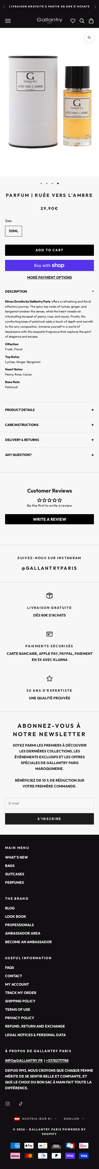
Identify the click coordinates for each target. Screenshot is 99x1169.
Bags (9, 865)
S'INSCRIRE (49, 819)
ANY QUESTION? (49, 454)
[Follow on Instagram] (7, 1103)
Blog (10, 908)
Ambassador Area (22, 933)
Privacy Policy (19, 1018)
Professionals (19, 925)
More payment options (49, 277)
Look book (15, 916)
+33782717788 (57, 1060)
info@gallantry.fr (24, 1060)
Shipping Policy (20, 1001)
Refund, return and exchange (35, 1026)
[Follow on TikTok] (20, 1103)
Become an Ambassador (28, 942)
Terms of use (17, 1009)
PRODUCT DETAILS (49, 409)
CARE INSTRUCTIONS (49, 424)
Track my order (20, 992)
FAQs (9, 967)
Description (49, 291)
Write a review (49, 519)
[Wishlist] (72, 20)
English (71, 1118)
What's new (16, 857)
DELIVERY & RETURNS (49, 439)
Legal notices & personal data (35, 1035)
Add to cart (50, 250)
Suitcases (14, 874)
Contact (13, 976)
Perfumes (14, 882)
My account (17, 984)
